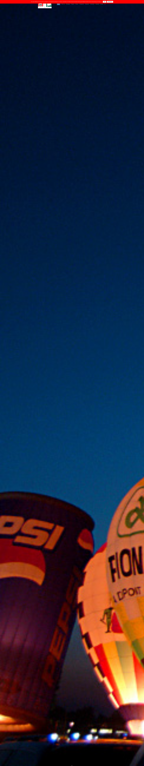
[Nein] (142, 1)
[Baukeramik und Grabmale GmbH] (45, 4)
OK (104, 1)
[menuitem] (58, 4)
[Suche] (105, 4)
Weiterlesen (110, 1)
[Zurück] (2, 383)
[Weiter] (141, 383)
